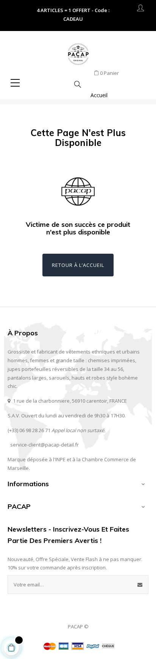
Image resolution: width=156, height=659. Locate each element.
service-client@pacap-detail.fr (44, 444)
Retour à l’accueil (78, 265)
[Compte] (140, 9)
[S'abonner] (140, 584)
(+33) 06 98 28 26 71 (29, 430)
